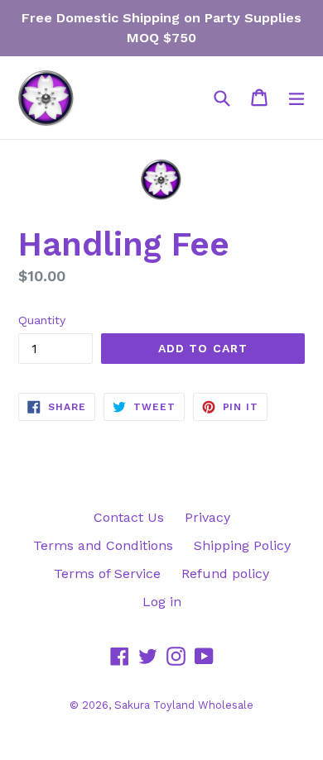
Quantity (41, 320)
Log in (161, 601)
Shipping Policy (242, 545)
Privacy (207, 517)
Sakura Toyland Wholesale (183, 705)
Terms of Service (107, 573)
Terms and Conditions (103, 545)
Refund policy (225, 573)
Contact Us (129, 517)
